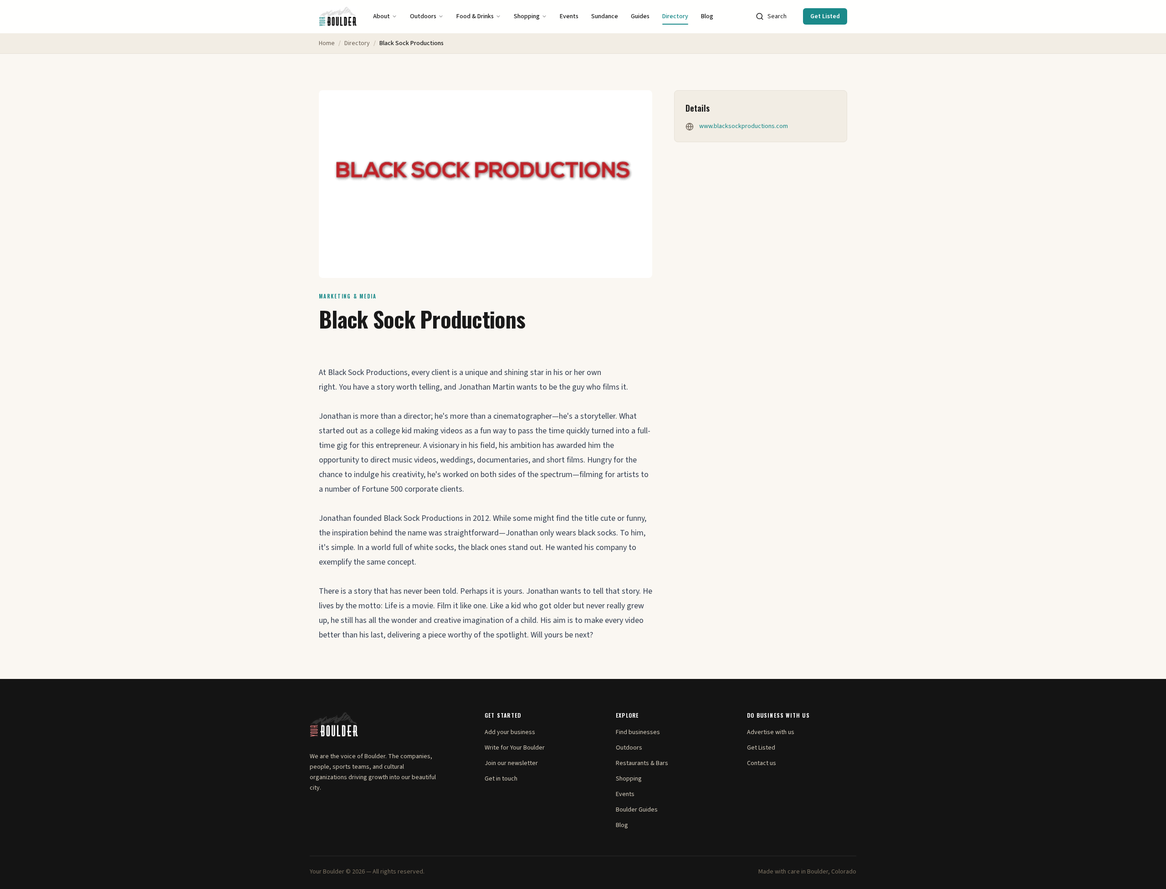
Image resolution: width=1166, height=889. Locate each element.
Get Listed (825, 16)
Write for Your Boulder (515, 747)
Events (569, 16)
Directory (675, 16)
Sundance (604, 16)
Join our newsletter (511, 763)
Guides (640, 16)
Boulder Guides (637, 809)
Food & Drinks (475, 16)
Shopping (527, 16)
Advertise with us (770, 732)
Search (777, 16)
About (381, 16)
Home (327, 43)
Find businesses (638, 732)
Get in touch (501, 778)
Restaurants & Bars (642, 763)
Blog (707, 16)
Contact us (761, 763)
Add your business (510, 732)
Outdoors (423, 16)
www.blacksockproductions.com (743, 126)
